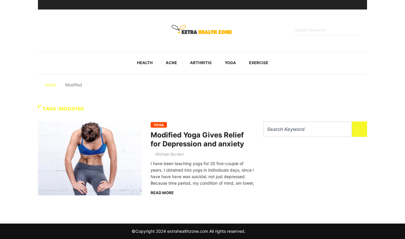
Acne (171, 62)
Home (50, 84)
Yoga (230, 62)
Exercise (258, 62)
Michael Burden (169, 154)
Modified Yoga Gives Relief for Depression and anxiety (197, 139)
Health (145, 62)
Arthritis (201, 62)
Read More (162, 192)
